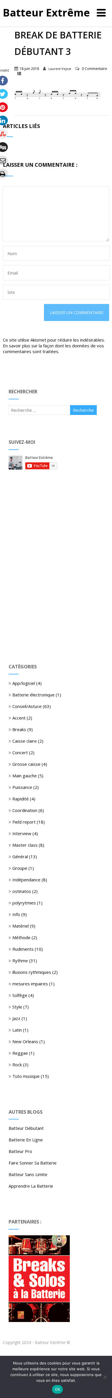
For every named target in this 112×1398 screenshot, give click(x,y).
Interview (21, 833)
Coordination (24, 810)
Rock (17, 1064)
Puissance (22, 787)
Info (16, 914)
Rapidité (20, 799)
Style (17, 1007)
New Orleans (25, 1041)
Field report (24, 822)
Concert (20, 752)
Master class (25, 845)
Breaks (19, 729)
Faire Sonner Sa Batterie (33, 1163)
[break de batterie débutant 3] (57, 98)
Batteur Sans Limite (28, 1174)
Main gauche (24, 775)
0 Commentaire (94, 68)
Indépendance (26, 879)
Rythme (20, 960)
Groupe (19, 868)
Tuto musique (26, 1076)
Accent (19, 718)
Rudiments (23, 949)
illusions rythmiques (31, 972)
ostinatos (21, 891)
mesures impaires (30, 984)
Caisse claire (24, 741)
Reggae (20, 1053)
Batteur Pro (20, 1151)
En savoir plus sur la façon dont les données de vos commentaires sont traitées (53, 348)
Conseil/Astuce (27, 706)
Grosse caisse (26, 764)
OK (57, 1389)
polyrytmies (24, 903)
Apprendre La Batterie (31, 1186)
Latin (17, 1030)
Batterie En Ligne (26, 1140)
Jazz (16, 1018)
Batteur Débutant (26, 1128)
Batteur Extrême (46, 12)
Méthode (21, 937)
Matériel (20, 926)
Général (20, 856)
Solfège (19, 995)
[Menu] (101, 12)
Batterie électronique (33, 695)
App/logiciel (23, 683)
